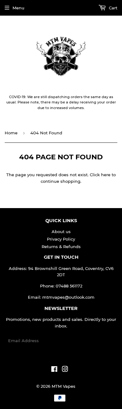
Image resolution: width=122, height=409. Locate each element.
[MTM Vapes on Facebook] (54, 369)
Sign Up (105, 340)
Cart (112, 7)
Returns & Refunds (61, 246)
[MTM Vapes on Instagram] (65, 369)
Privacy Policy (61, 239)
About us (61, 231)
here (105, 174)
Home (11, 132)
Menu (18, 7)
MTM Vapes (63, 386)
